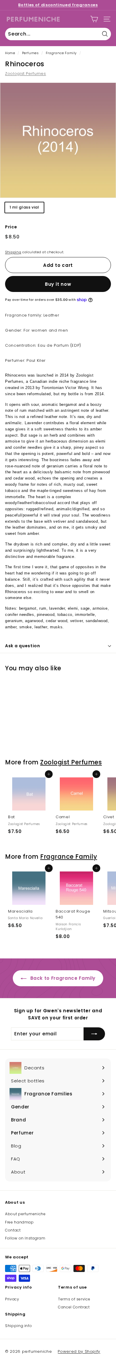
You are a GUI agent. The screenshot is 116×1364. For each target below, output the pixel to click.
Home (10, 53)
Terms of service (74, 1299)
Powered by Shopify (79, 1351)
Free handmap (19, 1222)
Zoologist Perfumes (25, 73)
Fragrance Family (61, 53)
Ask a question (22, 646)
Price (11, 227)
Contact (13, 1230)
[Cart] (94, 19)
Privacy (12, 1299)
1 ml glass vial (24, 207)
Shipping (13, 252)
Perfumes (30, 53)
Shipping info (18, 1325)
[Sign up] (94, 1033)
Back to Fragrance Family (62, 978)
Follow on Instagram (25, 1238)
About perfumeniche (25, 1213)
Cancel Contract (74, 1307)
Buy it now (58, 284)
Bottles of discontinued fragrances (58, 5)
